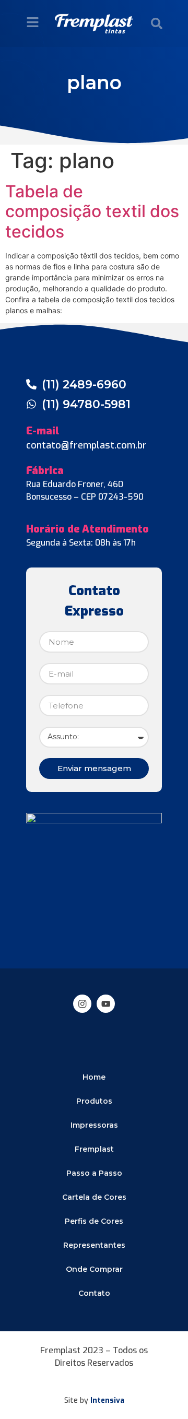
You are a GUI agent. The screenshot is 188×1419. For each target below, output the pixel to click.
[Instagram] (82, 1004)
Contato (94, 1293)
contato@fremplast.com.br (86, 445)
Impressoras (94, 1125)
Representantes (94, 1245)
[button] (156, 23)
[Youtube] (106, 1004)
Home (94, 1077)
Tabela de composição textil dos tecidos (92, 211)
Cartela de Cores (94, 1197)
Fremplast (94, 1149)
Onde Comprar (94, 1269)
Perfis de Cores (94, 1221)
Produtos (94, 1101)
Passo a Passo (94, 1173)
